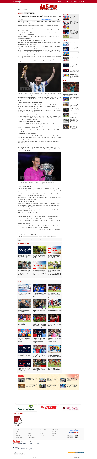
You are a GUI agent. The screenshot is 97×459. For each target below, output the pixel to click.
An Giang (48, 236)
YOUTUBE (76, 432)
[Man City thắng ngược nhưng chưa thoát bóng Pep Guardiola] (24, 303)
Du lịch (53, 435)
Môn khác (65, 41)
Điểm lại (24, 236)
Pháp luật (54, 431)
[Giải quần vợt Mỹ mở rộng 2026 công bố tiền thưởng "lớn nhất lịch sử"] (54, 333)
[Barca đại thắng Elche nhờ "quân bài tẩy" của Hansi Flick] (39, 303)
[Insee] (48, 407)
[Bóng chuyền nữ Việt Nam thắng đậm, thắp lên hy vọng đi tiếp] (39, 288)
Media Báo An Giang (31, 437)
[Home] (20, 1)
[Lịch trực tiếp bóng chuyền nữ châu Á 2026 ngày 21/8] (24, 349)
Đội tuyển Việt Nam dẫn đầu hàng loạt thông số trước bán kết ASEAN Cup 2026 (74, 115)
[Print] (58, 19)
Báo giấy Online (70, 1)
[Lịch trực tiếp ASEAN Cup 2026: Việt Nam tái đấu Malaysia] (66, 27)
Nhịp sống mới (18, 435)
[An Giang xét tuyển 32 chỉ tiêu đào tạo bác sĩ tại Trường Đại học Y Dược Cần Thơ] (24, 250)
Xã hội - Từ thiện (55, 429)
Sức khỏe (54, 433)
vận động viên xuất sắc (30, 236)
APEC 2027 (36, 236)
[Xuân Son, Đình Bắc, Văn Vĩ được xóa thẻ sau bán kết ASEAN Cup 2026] (39, 349)
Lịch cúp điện (78, 1)
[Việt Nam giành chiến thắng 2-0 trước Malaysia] (54, 363)
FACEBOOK (71, 432)
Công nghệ (42, 431)
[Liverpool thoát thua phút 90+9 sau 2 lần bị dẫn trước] (54, 303)
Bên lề (64, 81)
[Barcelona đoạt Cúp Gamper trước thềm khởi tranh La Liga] (39, 363)
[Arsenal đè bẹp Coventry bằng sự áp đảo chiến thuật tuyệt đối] (54, 318)
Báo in (77, 452)
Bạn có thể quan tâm (23, 243)
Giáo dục (29, 431)
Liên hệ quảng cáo (62, 1)
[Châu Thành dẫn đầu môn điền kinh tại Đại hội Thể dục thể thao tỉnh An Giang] (54, 349)
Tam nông (29, 435)
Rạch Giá (40, 236)
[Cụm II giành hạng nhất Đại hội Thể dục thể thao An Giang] (24, 333)
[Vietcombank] (26, 408)
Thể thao (26, 13)
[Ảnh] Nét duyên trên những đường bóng (74, 98)
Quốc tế (17, 433)
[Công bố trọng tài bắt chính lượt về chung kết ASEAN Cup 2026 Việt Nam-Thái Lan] (54, 288)
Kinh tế (17, 431)
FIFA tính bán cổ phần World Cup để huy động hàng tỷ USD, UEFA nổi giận (74, 126)
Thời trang (42, 435)
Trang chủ (20, 13)
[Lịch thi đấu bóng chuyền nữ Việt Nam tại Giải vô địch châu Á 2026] (24, 363)
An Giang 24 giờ (30, 429)
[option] (26, 408)
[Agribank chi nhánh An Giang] (70, 408)
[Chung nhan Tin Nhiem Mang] (27, 441)
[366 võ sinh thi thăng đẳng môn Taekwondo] (24, 288)
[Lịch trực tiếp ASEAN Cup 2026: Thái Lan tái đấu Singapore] (66, 23)
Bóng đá (32, 13)
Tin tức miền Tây (19, 437)
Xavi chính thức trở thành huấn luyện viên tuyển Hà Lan (74, 109)
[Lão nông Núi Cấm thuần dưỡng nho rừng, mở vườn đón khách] (39, 250)
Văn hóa (29, 433)
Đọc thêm (20, 281)
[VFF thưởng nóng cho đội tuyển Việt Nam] (24, 318)
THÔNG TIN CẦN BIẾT (18, 413)
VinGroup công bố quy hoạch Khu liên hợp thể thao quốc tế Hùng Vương (74, 104)
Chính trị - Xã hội (43, 429)
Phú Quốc (44, 236)
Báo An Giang (53, 236)
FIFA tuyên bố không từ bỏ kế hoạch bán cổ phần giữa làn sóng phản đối (74, 121)
